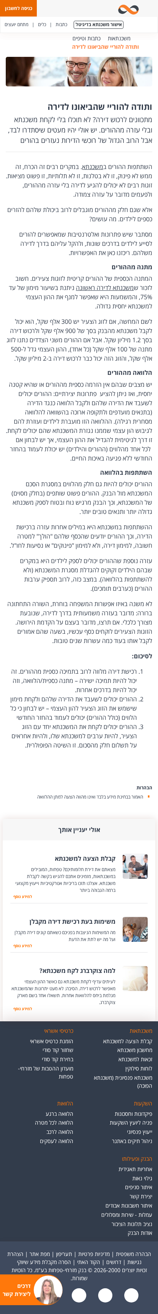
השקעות (143, 1103)
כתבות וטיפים (86, 38)
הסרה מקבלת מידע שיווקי (44, 1262)
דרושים (113, 1262)
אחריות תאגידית (135, 1169)
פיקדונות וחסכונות (133, 1113)
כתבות (61, 24)
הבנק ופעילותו (137, 1158)
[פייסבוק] (130, 1295)
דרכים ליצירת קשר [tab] (17, 1289)
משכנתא (92, 166)
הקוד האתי (88, 1262)
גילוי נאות (142, 1178)
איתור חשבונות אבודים (128, 1205)
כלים (42, 24)
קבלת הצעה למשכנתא (127, 1041)
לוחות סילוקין (138, 1068)
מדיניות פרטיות (94, 1254)
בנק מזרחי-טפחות (142, 38)
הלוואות (65, 1103)
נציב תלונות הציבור (132, 1224)
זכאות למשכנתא (135, 1059)
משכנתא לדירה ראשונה (105, 287)
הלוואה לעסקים (56, 1141)
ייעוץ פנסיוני (139, 1131)
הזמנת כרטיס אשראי (51, 1041)
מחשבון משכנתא (134, 1050)
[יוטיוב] (104, 1295)
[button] (18, 8)
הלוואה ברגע (59, 1113)
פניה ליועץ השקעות (131, 1122)
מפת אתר (40, 1254)
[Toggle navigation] (150, 8)
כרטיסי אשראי (58, 1030)
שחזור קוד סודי (58, 1050)
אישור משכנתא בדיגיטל (99, 24)
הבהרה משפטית (133, 1254)
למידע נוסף (21, 896)
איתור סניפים (138, 1187)
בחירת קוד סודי (57, 1059)
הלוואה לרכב (59, 1131)
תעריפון (64, 1254)
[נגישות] (78, 1295)
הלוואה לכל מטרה (54, 1122)
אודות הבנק (140, 1232)
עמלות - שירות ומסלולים (126, 1214)
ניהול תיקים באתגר (132, 1141)
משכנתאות (119, 38)
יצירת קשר (141, 1196)
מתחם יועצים (16, 24)
